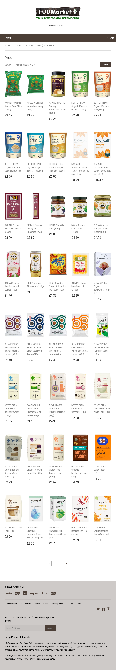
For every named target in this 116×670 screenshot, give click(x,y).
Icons (78, 604)
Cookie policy (57, 604)
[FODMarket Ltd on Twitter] (98, 609)
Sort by (8, 65)
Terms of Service (41, 604)
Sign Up (50, 628)
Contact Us (26, 604)
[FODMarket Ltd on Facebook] (103, 609)
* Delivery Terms (11, 604)
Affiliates (69, 604)
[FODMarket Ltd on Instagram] (108, 609)
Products (20, 45)
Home (7, 45)
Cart (111, 38)
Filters (106, 65)
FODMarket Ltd (17, 587)
